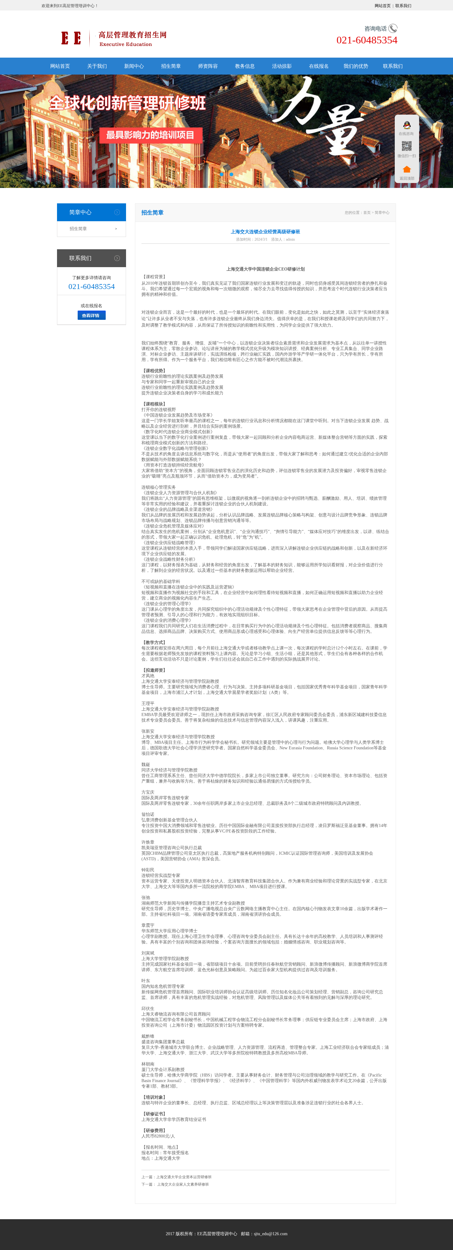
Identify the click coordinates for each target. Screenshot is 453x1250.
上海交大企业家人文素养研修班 (182, 1184)
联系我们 (402, 5)
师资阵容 (208, 66)
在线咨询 (405, 134)
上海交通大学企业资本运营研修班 (184, 1177)
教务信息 (245, 66)
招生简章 (171, 66)
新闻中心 (134, 66)
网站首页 (383, 5)
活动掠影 (282, 66)
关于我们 (97, 66)
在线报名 (319, 66)
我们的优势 (356, 66)
